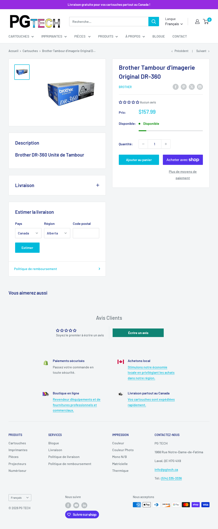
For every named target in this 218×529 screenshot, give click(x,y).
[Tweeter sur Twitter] (192, 86)
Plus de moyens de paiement (183, 174)
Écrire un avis (138, 333)
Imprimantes (51, 36)
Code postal (82, 223)
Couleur (118, 443)
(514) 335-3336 (171, 478)
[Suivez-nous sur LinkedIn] (84, 505)
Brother (125, 87)
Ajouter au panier (139, 160)
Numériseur (17, 470)
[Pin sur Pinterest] (184, 86)
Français (16, 497)
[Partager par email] (200, 86)
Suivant (201, 51)
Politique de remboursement (35, 269)
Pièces (80, 36)
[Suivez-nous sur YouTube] (76, 505)
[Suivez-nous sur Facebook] (68, 505)
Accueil (13, 51)
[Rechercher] (153, 21)
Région (49, 223)
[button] (129, 102)
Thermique (120, 470)
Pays (18, 223)
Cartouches (19, 36)
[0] (206, 21)
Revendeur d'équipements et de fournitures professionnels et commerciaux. (76, 404)
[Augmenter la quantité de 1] (165, 144)
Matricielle (120, 464)
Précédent (181, 51)
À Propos (132, 36)
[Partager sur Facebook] (176, 86)
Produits (105, 36)
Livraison (55, 450)
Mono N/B (119, 457)
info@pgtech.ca (166, 469)
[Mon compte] (197, 21)
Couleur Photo (123, 450)
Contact (179, 36)
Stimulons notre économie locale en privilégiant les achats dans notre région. (151, 372)
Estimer (27, 248)
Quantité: (126, 144)
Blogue (158, 36)
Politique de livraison (64, 457)
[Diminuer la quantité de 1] (143, 144)
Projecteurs (17, 464)
